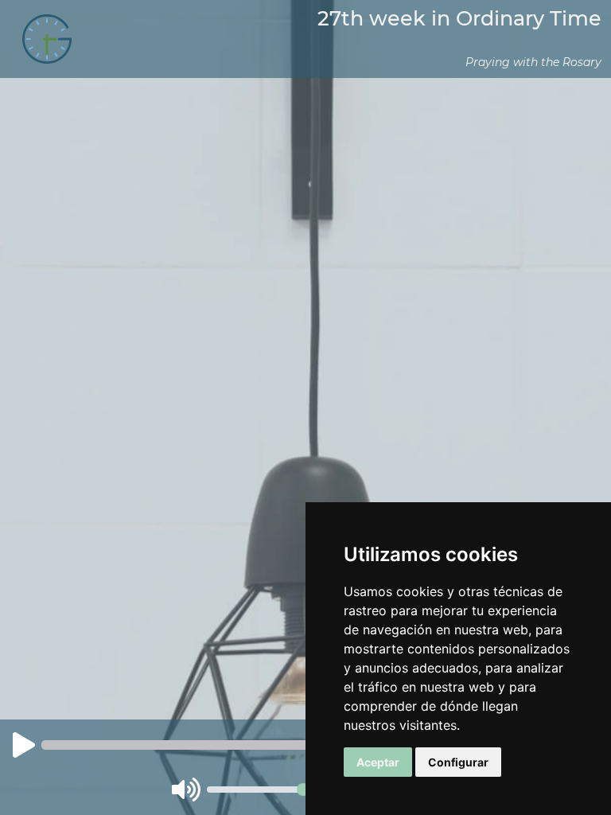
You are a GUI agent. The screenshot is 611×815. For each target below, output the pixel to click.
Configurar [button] (458, 762)
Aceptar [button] (377, 762)
